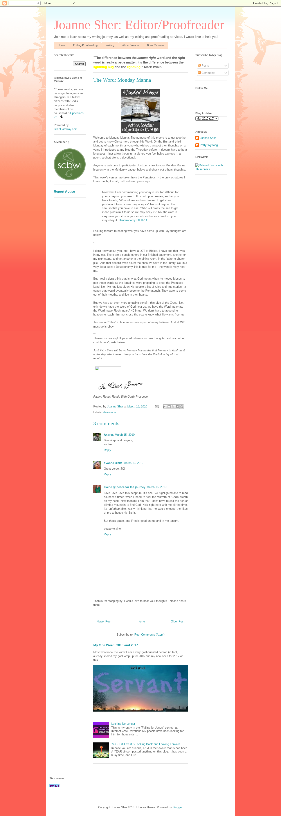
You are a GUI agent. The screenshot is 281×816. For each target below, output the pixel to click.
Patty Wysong (209, 145)
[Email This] (165, 406)
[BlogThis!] (169, 406)
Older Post (177, 621)
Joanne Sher (208, 137)
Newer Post (104, 621)
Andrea (108, 434)
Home (61, 45)
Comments (208, 72)
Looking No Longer (123, 723)
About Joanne (130, 45)
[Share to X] (173, 406)
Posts (205, 65)
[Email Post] (157, 406)
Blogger (177, 807)
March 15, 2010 (125, 434)
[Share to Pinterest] (181, 406)
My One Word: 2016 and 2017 (115, 645)
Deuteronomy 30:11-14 (133, 220)
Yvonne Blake (113, 463)
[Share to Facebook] (177, 406)
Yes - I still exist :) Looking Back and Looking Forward (145, 744)
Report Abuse (64, 191)
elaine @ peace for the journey (124, 487)
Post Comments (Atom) (149, 634)
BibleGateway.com (65, 129)
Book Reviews (155, 45)
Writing (110, 45)
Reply (107, 450)
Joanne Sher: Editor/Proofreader (139, 25)
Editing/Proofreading (85, 45)
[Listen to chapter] (61, 117)
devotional (109, 412)
